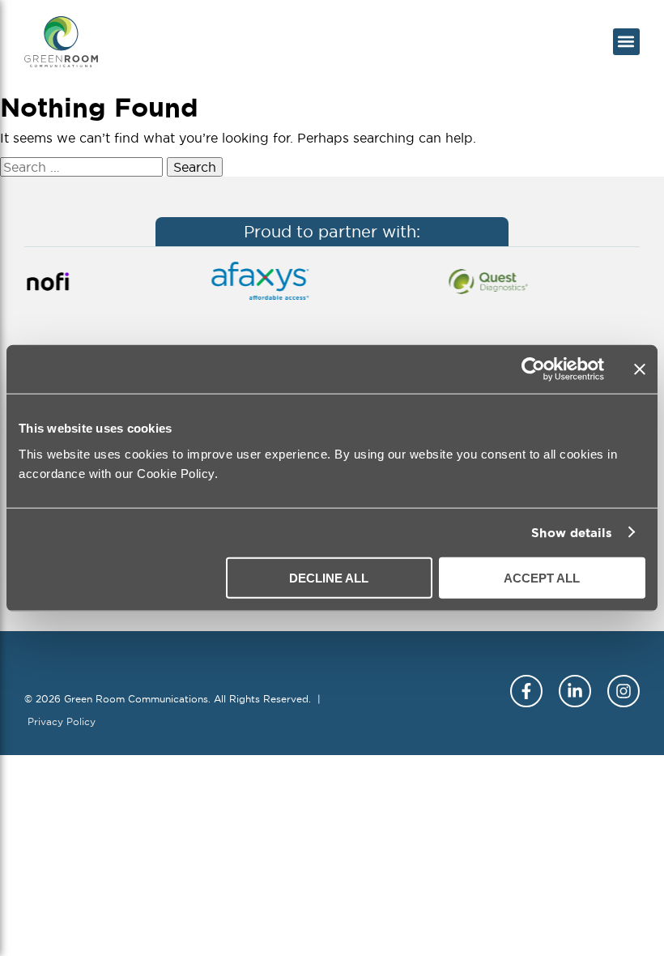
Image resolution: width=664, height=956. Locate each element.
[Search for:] (83, 167)
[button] (626, 41)
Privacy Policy (62, 721)
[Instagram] (623, 691)
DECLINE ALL (328, 577)
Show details (571, 533)
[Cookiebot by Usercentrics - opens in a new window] (533, 369)
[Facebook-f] (526, 691)
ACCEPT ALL (542, 577)
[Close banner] (639, 369)
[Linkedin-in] (575, 691)
